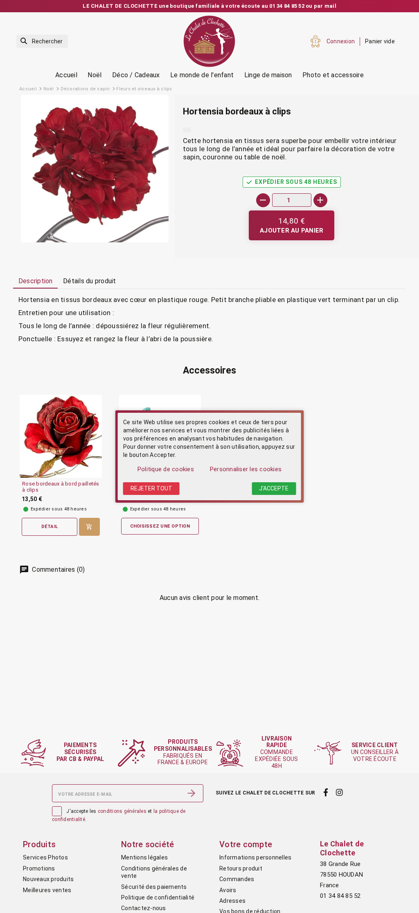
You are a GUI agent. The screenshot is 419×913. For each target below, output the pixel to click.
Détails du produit (89, 281)
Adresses (232, 900)
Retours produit (240, 868)
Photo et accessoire (333, 75)
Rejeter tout (151, 488)
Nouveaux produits (48, 879)
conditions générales (122, 811)
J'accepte (273, 488)
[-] (263, 200)
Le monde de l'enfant (202, 75)
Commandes (236, 879)
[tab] (35, 282)
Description (35, 281)
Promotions (39, 868)
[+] (320, 200)
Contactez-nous (143, 908)
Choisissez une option (160, 526)
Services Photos (45, 857)
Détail (49, 526)
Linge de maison (268, 75)
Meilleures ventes (47, 890)
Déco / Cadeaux (136, 75)
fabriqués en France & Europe (183, 751)
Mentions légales (144, 857)
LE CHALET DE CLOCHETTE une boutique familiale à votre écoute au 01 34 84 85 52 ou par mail (209, 6)
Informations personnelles (255, 857)
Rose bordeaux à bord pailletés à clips (60, 487)
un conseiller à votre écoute (375, 752)
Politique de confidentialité (157, 897)
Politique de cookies (165, 469)
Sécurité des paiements (154, 887)
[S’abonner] (191, 793)
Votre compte (245, 844)
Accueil (66, 75)
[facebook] (325, 792)
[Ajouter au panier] (89, 527)
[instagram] (339, 792)
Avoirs (228, 890)
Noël (94, 75)
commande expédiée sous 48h (276, 752)
